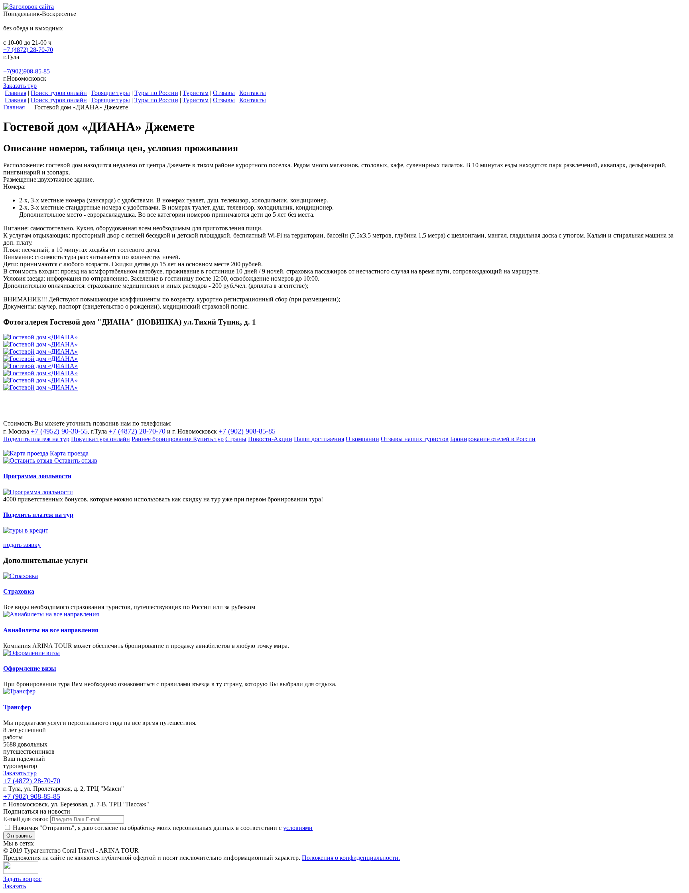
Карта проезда (69, 453)
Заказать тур (20, 85)
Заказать (14, 886)
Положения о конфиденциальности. (351, 857)
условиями (298, 827)
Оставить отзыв (75, 460)
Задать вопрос (22, 878)
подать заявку (22, 544)
